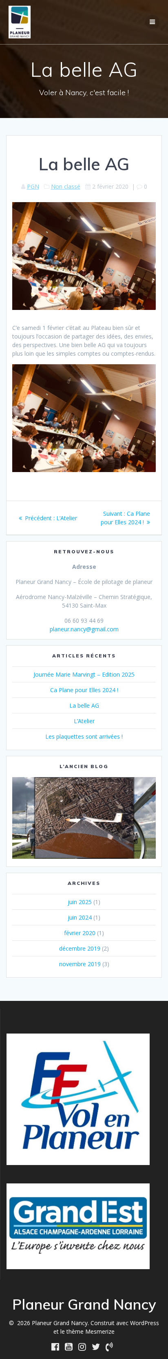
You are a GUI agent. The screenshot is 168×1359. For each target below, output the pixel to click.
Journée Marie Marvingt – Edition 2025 (84, 674)
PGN (33, 186)
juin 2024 (80, 917)
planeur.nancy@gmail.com (84, 629)
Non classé (65, 186)
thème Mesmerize (90, 1331)
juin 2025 (80, 902)
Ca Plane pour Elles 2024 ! (84, 690)
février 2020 (79, 933)
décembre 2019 (79, 948)
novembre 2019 (80, 964)
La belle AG (84, 705)
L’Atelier (84, 721)
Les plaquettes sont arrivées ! (84, 736)
